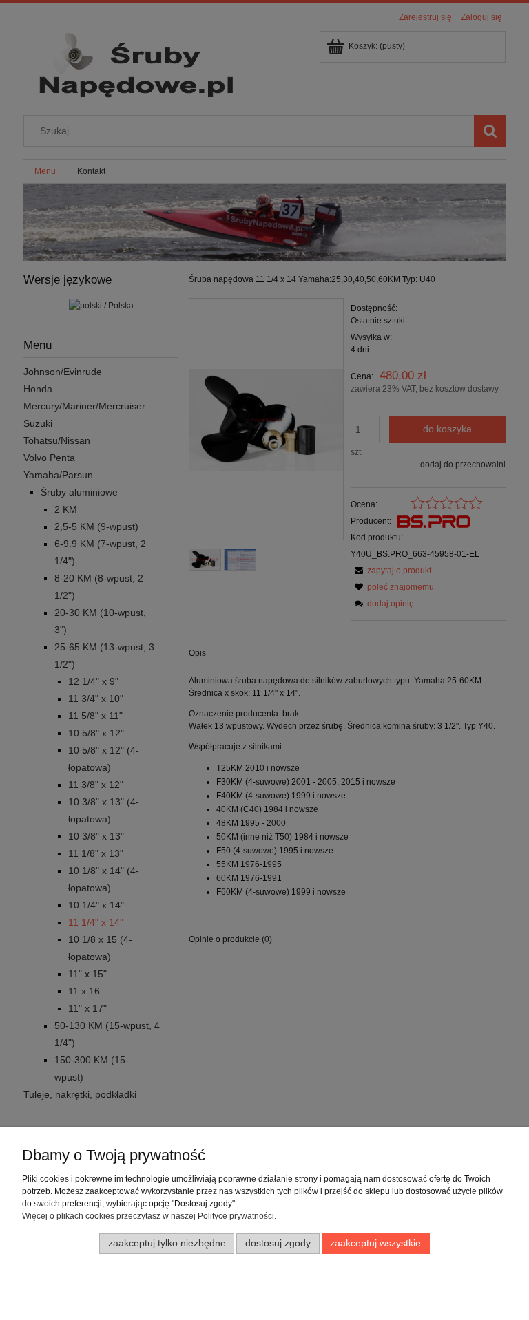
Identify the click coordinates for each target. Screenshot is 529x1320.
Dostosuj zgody (278, 1243)
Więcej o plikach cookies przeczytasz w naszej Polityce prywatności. (149, 1216)
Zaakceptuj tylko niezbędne (167, 1243)
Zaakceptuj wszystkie (375, 1243)
